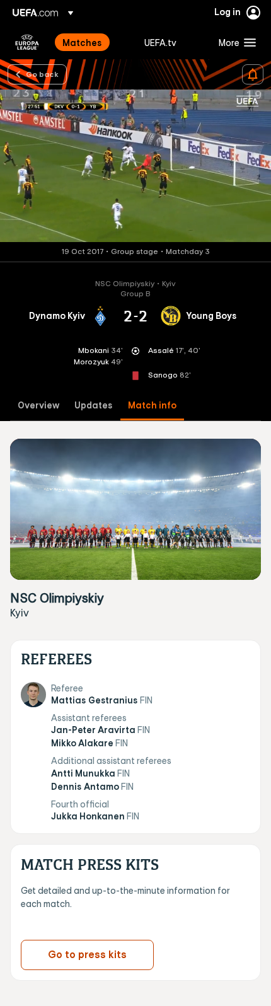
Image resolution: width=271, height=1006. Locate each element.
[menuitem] (92, 42)
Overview (38, 405)
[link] (82, 42)
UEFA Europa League (27, 42)
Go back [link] (42, 73)
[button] (234, 42)
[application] (135, 166)
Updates (93, 405)
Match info (152, 405)
